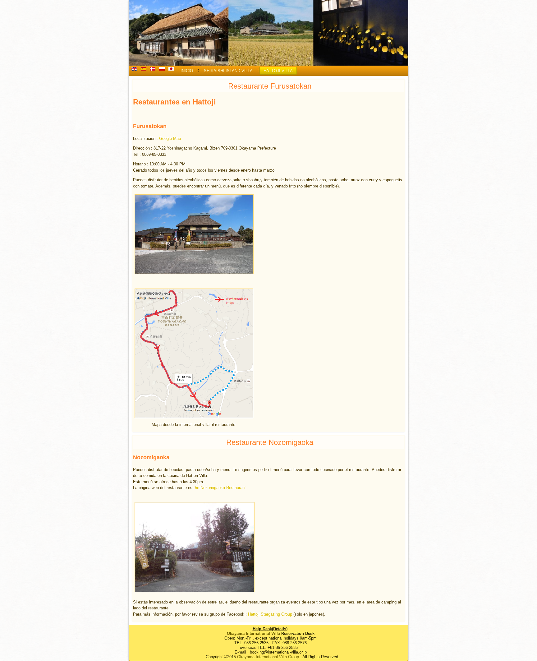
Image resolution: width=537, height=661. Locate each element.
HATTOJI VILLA (278, 70)
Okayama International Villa (253, 633)
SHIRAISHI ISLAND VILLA (228, 70)
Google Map (170, 138)
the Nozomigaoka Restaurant (220, 487)
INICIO (187, 70)
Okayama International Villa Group (268, 656)
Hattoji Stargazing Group (270, 614)
